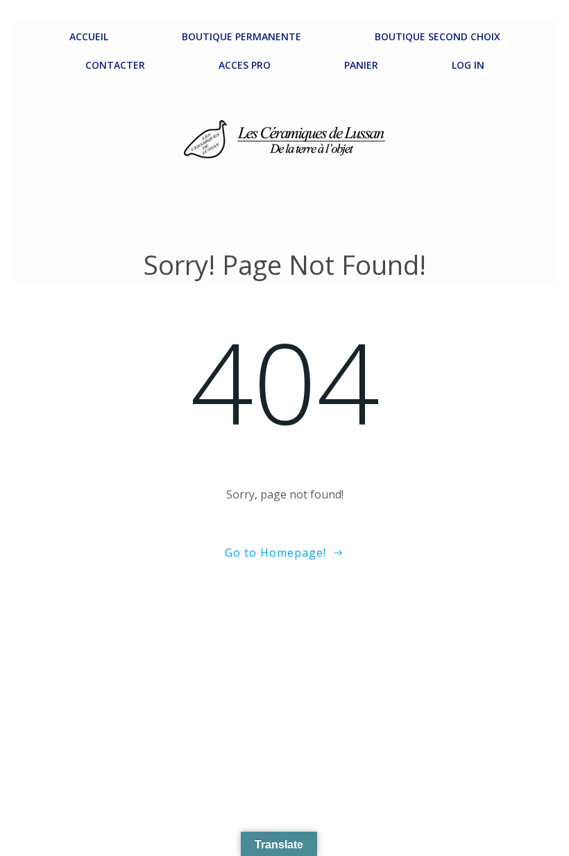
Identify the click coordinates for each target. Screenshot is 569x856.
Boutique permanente (241, 36)
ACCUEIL (88, 36)
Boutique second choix (437, 36)
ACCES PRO (245, 65)
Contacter (115, 65)
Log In (468, 65)
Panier (361, 65)
